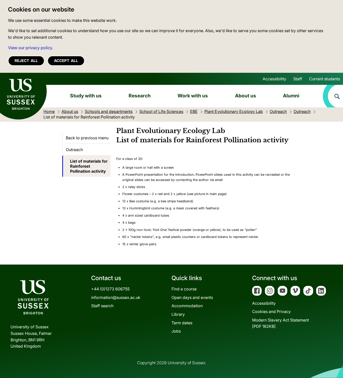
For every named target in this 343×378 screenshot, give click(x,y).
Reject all (26, 60)
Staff (297, 78)
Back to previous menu (87, 137)
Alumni (291, 96)
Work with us (193, 96)
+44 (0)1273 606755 (110, 288)
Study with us (86, 96)
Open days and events (192, 297)
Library (178, 314)
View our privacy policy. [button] (30, 47)
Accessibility (274, 78)
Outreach (74, 149)
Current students (324, 78)
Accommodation (187, 305)
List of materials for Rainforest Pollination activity (88, 166)
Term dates (182, 322)
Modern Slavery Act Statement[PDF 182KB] (280, 323)
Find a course (184, 288)
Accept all (66, 60)
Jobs (176, 331)
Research (140, 96)
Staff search (102, 305)
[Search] (333, 96)
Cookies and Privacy (271, 311)
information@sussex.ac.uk (115, 297)
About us (245, 96)
